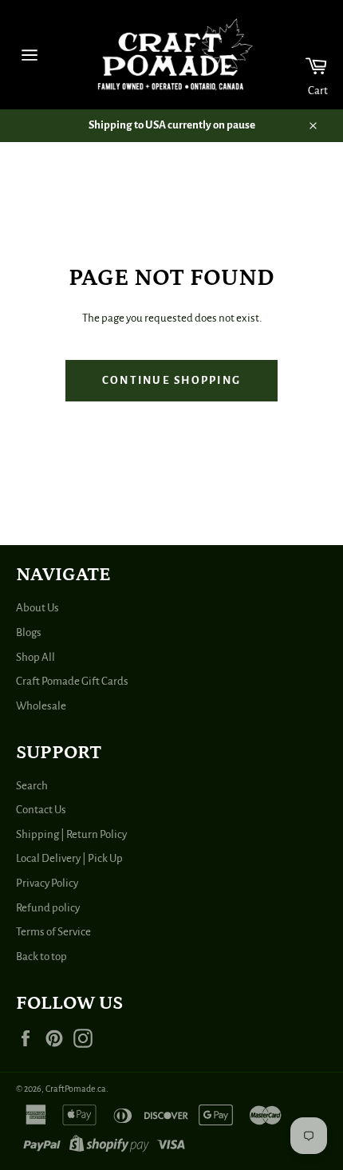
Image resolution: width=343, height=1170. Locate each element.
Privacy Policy (47, 883)
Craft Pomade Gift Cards (72, 681)
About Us (37, 608)
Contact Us (41, 810)
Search (32, 786)
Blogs (28, 632)
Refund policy (48, 908)
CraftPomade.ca (75, 1088)
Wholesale (41, 706)
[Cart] (306, 55)
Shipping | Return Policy (71, 834)
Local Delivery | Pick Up (69, 858)
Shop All (35, 657)
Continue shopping (171, 380)
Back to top (41, 956)
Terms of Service (53, 932)
